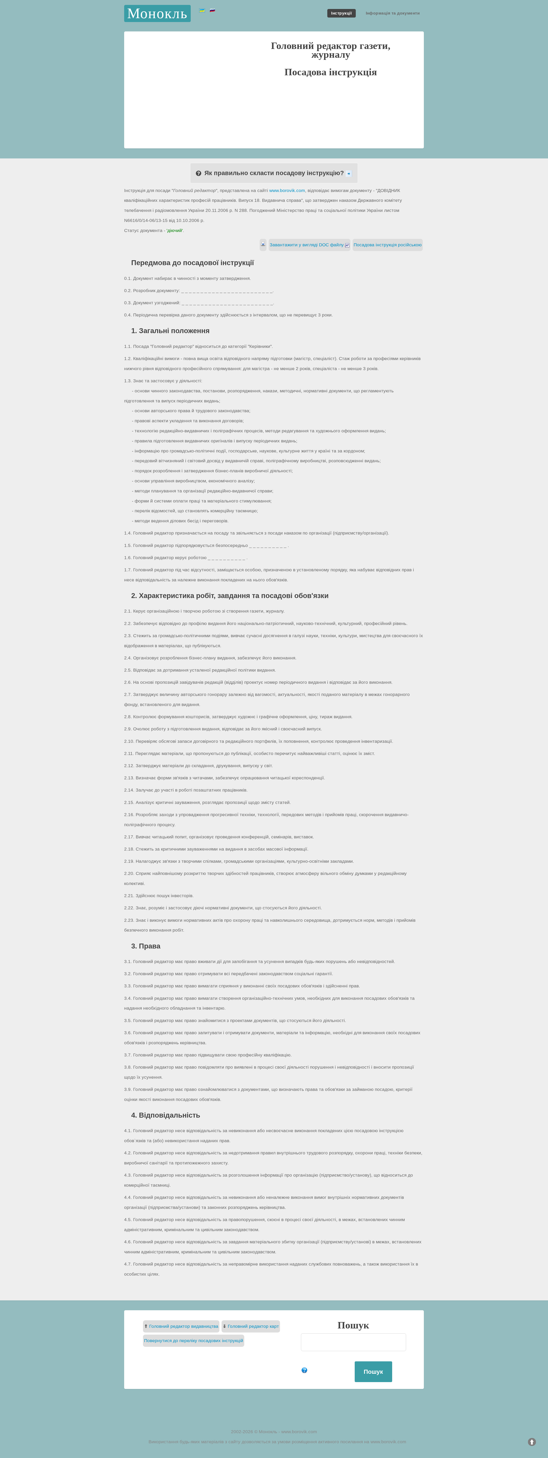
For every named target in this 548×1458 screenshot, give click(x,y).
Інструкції (341, 13)
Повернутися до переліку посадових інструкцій (193, 1340)
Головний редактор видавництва (183, 1326)
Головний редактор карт (253, 1326)
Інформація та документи (393, 13)
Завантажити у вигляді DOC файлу (307, 244)
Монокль (157, 13)
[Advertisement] (274, 112)
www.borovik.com (287, 190)
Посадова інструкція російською (388, 244)
